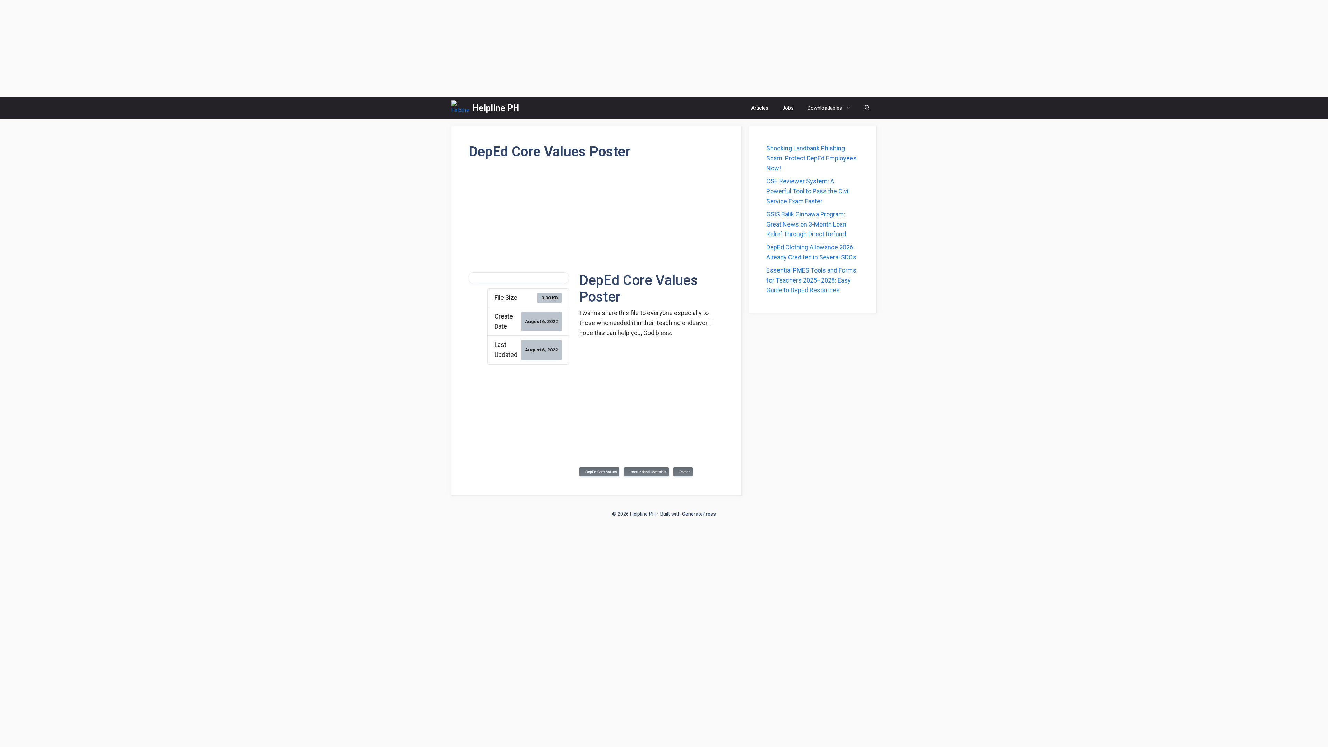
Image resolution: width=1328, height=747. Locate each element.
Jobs (788, 108)
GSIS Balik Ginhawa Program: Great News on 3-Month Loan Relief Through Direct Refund (806, 224)
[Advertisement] (664, 48)
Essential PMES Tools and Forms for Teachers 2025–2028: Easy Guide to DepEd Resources (811, 280)
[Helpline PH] (460, 108)
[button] (867, 108)
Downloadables (825, 108)
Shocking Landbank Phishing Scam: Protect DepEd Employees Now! (811, 158)
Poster (683, 472)
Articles (759, 108)
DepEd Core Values (599, 472)
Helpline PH (495, 108)
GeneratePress (699, 514)
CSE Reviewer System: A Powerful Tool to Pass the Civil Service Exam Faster (808, 191)
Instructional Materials (647, 472)
